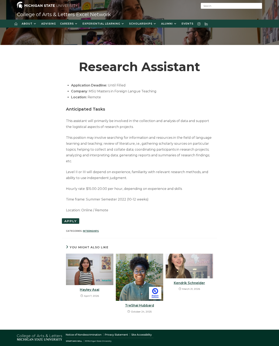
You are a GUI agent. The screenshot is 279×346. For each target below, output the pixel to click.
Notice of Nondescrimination (84, 334)
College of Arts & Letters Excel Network (64, 14)
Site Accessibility (141, 334)
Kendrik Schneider (189, 283)
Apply (70, 221)
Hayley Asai (89, 290)
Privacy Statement (116, 334)
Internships (91, 231)
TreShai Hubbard (139, 305)
